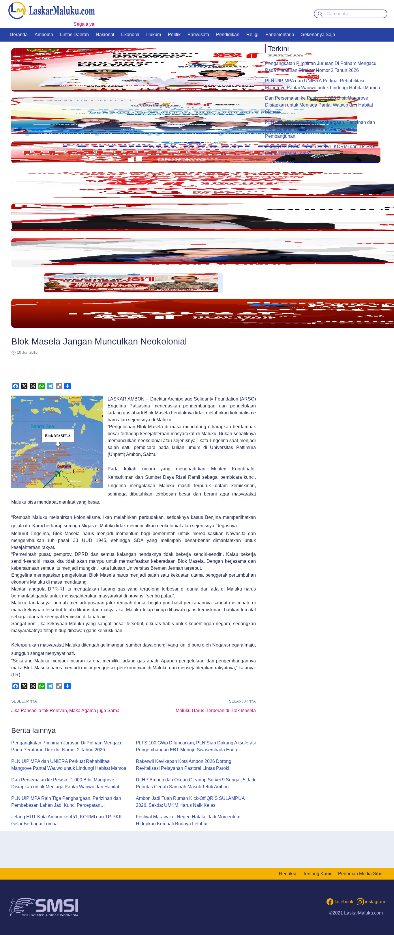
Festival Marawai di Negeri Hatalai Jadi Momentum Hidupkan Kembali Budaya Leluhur (188, 820)
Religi (252, 34)
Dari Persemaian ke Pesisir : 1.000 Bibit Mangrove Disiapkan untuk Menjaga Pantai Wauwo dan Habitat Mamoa (65, 783)
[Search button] (320, 13)
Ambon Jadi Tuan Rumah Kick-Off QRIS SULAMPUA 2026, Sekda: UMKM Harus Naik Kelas (190, 802)
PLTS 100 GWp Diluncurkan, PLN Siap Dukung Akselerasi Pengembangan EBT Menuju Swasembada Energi (196, 746)
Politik (174, 34)
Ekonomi (130, 34)
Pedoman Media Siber (361, 873)
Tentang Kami (317, 873)
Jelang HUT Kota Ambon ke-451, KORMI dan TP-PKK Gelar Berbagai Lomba (66, 820)
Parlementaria (279, 34)
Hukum (153, 34)
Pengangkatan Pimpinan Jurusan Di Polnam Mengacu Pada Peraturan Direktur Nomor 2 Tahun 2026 (67, 746)
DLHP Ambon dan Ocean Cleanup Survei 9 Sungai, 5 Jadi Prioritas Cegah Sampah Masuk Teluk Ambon (195, 783)
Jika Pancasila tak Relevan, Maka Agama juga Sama (65, 710)
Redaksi (287, 873)
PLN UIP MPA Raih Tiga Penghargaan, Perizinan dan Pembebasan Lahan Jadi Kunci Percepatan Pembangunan (66, 802)
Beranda (19, 34)
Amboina (44, 34)
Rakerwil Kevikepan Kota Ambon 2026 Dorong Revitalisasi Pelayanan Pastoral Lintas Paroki (183, 765)
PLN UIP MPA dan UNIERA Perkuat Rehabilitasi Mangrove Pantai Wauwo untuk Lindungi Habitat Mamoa (68, 765)
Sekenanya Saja (318, 34)
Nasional (105, 34)
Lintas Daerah (74, 34)
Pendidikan (227, 34)
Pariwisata (198, 34)
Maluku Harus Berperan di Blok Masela (216, 710)
